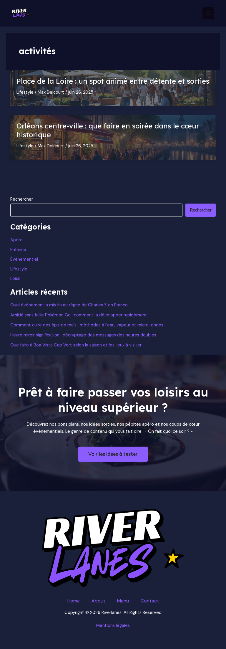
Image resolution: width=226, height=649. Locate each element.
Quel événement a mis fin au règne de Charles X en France (69, 305)
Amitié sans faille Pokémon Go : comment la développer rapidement (78, 315)
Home (73, 601)
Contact (150, 601)
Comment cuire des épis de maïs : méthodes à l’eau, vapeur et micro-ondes (86, 325)
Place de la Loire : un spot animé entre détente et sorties (112, 81)
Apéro (16, 240)
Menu (123, 601)
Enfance (18, 249)
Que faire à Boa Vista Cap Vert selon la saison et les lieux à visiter (76, 345)
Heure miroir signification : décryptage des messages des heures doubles (83, 335)
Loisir (15, 278)
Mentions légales (113, 625)
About (98, 601)
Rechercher (21, 199)
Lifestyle (25, 92)
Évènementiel (24, 259)
